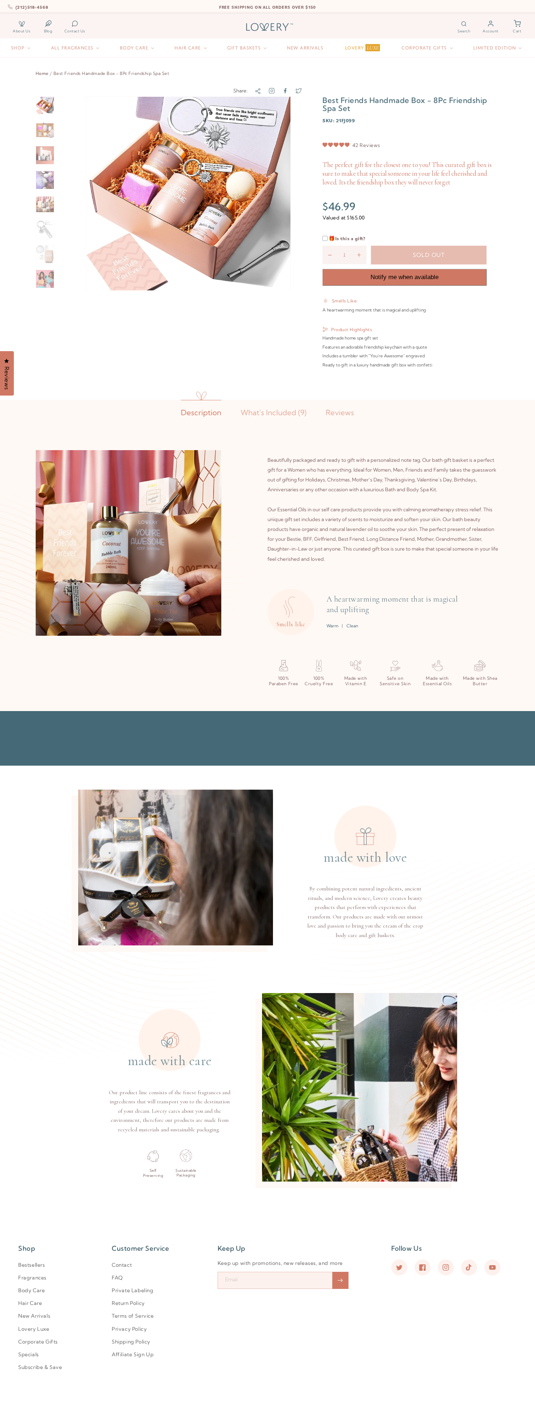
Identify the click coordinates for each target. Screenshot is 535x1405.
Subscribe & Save (40, 1367)
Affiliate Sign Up (133, 1354)
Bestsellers (31, 1265)
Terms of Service (133, 1316)
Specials (28, 1354)
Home (42, 73)
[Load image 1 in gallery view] (45, 105)
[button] (464, 26)
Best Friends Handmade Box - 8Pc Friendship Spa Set (112, 73)
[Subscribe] (340, 1280)
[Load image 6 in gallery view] (45, 229)
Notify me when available (404, 277)
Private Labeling (133, 1290)
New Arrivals (34, 1316)
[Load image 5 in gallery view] (45, 204)
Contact (122, 1265)
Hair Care (30, 1303)
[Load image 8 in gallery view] (45, 279)
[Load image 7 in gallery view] (45, 254)
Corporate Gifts (38, 1341)
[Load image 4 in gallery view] (45, 180)
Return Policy (128, 1303)
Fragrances (32, 1277)
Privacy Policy (129, 1329)
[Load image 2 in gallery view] (45, 130)
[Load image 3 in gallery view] (45, 155)
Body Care (31, 1290)
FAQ (117, 1277)
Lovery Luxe (33, 1329)
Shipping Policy (131, 1341)
